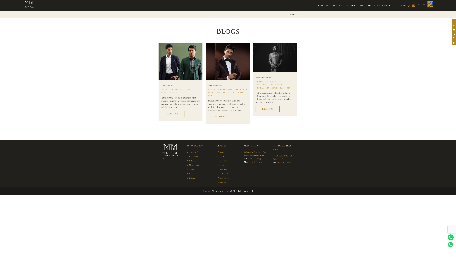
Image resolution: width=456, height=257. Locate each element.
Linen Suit (222, 157)
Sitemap (206, 191)
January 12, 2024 (217, 85)
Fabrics (192, 161)
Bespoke (221, 152)
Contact (192, 178)
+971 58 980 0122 (255, 162)
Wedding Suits (224, 178)
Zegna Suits (222, 169)
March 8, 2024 (169, 85)
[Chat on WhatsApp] (451, 244)
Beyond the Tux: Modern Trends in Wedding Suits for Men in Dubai (227, 92)
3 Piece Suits (223, 161)
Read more (172, 114)
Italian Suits (223, 165)
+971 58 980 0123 (284, 162)
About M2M (194, 152)
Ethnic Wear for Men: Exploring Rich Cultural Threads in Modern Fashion (273, 85)
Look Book (193, 157)
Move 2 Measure (195, 165)
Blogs (191, 174)
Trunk (191, 169)
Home (292, 14)
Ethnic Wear (223, 182)
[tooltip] (454, 21)
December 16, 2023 (265, 77)
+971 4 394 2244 (254, 159)
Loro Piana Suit (224, 174)
